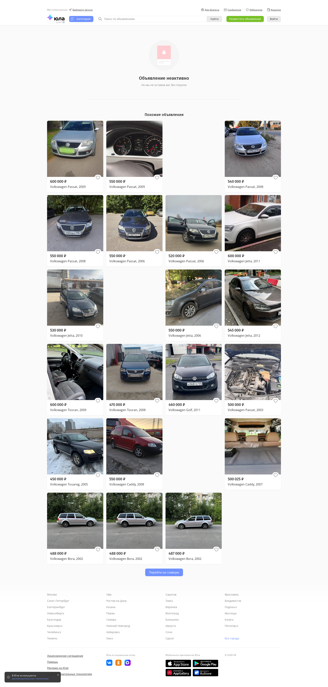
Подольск (231, 607)
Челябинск (54, 632)
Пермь (110, 613)
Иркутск (171, 626)
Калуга (229, 619)
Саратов (171, 594)
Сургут (170, 638)
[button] (98, 178)
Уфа (108, 594)
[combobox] (151, 19)
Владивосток (233, 601)
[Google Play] (205, 663)
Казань (111, 607)
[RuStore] (205, 672)
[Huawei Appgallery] (178, 672)
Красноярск (54, 626)
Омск (109, 638)
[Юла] (56, 17)
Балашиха (172, 619)
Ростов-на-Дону (116, 601)
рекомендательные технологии (30, 678)
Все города (232, 638)
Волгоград (172, 613)
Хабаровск (113, 632)
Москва (52, 594)
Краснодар (54, 619)
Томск (169, 601)
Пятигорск (231, 626)
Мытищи (231, 613)
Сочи (169, 632)
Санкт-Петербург (58, 601)
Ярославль (232, 594)
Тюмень (52, 638)
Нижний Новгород (118, 626)
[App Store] (178, 663)
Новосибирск (55, 613)
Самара (111, 619)
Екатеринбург (56, 607)
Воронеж (171, 607)
